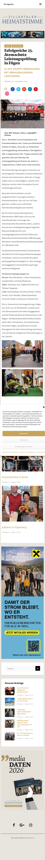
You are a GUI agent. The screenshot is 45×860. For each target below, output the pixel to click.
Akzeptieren (23, 433)
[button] (43, 407)
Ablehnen (23, 440)
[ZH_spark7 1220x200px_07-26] (22, 34)
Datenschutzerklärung (10, 452)
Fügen (8, 46)
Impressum (41, 452)
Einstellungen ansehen (24, 446)
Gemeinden (17, 46)
